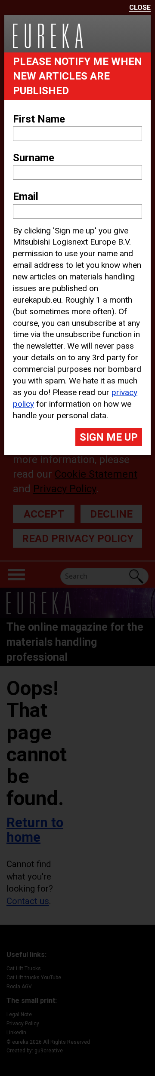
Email (25, 196)
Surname (33, 158)
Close (140, 8)
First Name (39, 119)
